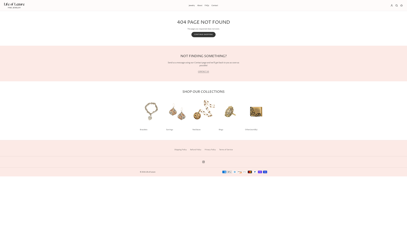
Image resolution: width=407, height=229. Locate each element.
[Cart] (401, 5)
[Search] (396, 5)
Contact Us (203, 72)
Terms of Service (226, 150)
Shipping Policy (180, 150)
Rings (221, 129)
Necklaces (196, 129)
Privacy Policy (210, 150)
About (199, 5)
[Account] (391, 5)
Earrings (169, 129)
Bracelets (143, 129)
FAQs (207, 5)
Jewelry (192, 5)
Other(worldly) (251, 129)
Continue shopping (203, 35)
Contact (214, 5)
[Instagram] (203, 162)
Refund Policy (195, 150)
